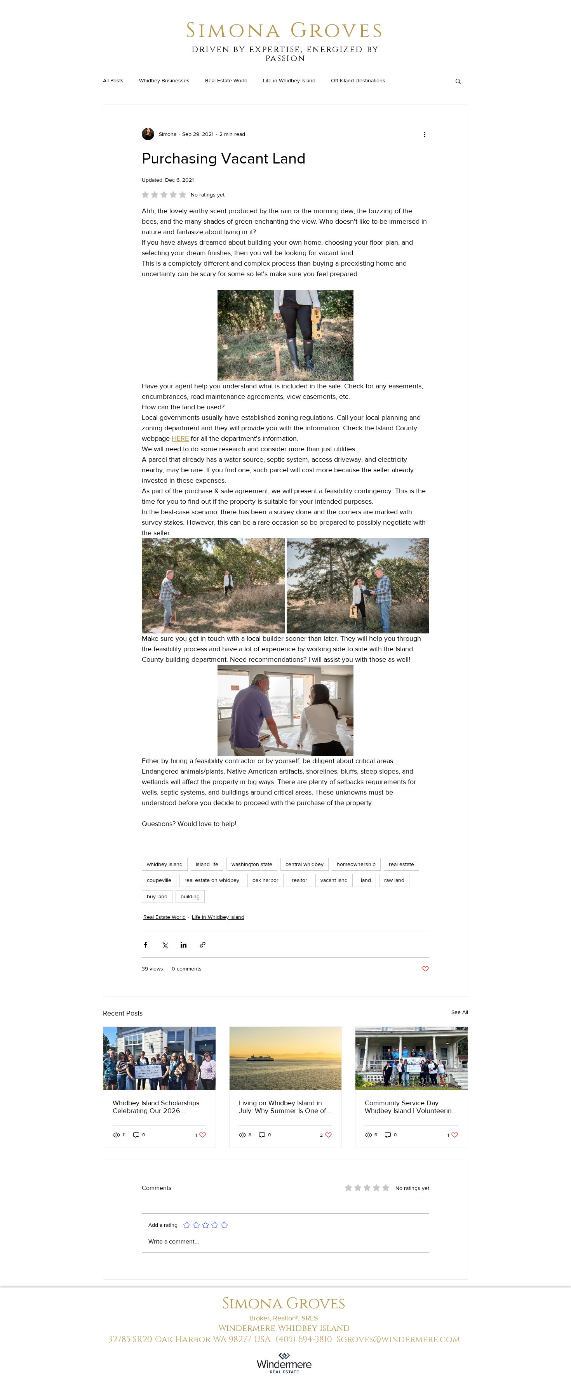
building (190, 896)
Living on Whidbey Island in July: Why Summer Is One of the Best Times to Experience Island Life (283, 1107)
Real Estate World (226, 80)
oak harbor (265, 880)
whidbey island (165, 864)
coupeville (159, 880)
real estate (401, 864)
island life (207, 864)
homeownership (356, 864)
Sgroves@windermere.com (398, 1339)
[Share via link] (202, 944)
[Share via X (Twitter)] (164, 944)
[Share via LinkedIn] (183, 944)
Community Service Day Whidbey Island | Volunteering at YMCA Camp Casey (410, 1107)
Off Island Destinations (358, 80)
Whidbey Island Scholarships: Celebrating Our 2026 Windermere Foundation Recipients (157, 1107)
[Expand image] (213, 585)
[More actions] (424, 134)
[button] (458, 81)
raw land (394, 880)
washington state (252, 864)
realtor (299, 880)
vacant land (334, 880)
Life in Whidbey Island (289, 80)
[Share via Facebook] (145, 944)
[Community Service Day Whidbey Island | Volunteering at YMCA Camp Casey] (411, 1058)
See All (459, 1012)
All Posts (113, 80)
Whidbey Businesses (164, 80)
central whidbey (305, 864)
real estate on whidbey (212, 880)
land (366, 880)
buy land (157, 896)
